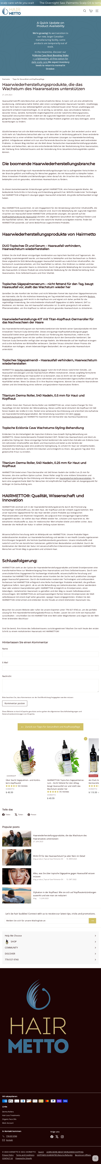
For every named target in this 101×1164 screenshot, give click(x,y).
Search (41, 1152)
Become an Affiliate (83, 1155)
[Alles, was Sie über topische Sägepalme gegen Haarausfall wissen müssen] (16, 876)
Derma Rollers (8, 1111)
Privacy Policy (8, 1155)
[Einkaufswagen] (91, 11)
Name (5, 648)
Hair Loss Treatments (11, 1115)
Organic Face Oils (9, 1119)
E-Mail (5, 662)
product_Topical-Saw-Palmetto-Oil (50, 859)
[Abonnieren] (92, 920)
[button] (12, 786)
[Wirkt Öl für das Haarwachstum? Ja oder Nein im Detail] (16, 857)
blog (34, 859)
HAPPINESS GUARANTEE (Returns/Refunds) (54, 1155)
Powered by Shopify (24, 1158)
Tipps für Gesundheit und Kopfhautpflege (28, 79)
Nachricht (6, 676)
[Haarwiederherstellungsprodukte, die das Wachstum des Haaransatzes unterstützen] (16, 838)
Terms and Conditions (25, 1155)
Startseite (6, 79)
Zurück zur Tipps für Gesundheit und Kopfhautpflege (52, 726)
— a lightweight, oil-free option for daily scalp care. (50, 59)
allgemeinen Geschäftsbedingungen (64, 711)
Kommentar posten (15, 703)
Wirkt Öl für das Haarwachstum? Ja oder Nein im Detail (59, 856)
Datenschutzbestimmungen (13, 714)
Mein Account (8, 1123)
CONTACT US (7, 1158)
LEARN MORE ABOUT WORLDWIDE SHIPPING (64, 1152)
